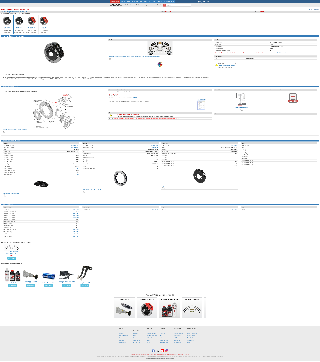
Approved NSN (136, 342)
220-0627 (75, 236)
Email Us (189, 342)
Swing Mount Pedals (85, 282)
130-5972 (75, 209)
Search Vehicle (150, 331)
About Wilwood (122, 331)
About (159, 5)
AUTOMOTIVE (115, 1)
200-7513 (75, 215)
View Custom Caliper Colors (160, 68)
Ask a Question (190, 340)
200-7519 (75, 213)
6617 (77, 168)
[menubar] (143, 5)
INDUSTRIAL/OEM (137, 1)
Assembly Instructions (293, 106)
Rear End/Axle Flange (152, 335)
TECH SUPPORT (157, 1)
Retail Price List (136, 340)
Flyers (134, 335)
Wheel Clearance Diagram (283, 52)
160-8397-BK (154, 145)
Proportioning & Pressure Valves (30, 282)
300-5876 (75, 230)
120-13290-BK (74, 145)
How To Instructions (178, 333)
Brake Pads (162, 333)
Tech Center (176, 337)
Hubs (161, 337)
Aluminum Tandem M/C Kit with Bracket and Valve (67, 282)
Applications (149, 5)
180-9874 (75, 234)
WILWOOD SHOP (169, 1)
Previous (111, 307)
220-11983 (155, 209)
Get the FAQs (177, 331)
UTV (128, 1)
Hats (161, 335)
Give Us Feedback (123, 335)
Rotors (148, 342)
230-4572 (234, 209)
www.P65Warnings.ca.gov (226, 65)
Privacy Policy (122, 342)
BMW (135, 97)
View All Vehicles (201, 99)
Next (208, 307)
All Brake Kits (150, 337)
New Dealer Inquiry (123, 337)
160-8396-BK (154, 147)
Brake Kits (128, 5)
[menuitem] (128, 5)
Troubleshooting (177, 342)
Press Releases (136, 337)
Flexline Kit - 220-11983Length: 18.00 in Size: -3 (12, 252)
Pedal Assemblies (164, 342)
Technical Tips (177, 340)
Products (138, 5)
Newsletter (121, 340)
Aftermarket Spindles (151, 333)
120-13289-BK (74, 147)
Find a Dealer (190, 337)
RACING (123, 1)
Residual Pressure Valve (48, 282)
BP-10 (76, 174)
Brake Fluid (13, 282)
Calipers (148, 340)
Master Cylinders (164, 340)
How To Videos (177, 335)
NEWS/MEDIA (147, 1)
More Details (11, 258)
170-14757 (234, 145)
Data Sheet (135, 333)
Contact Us (121, 333)
